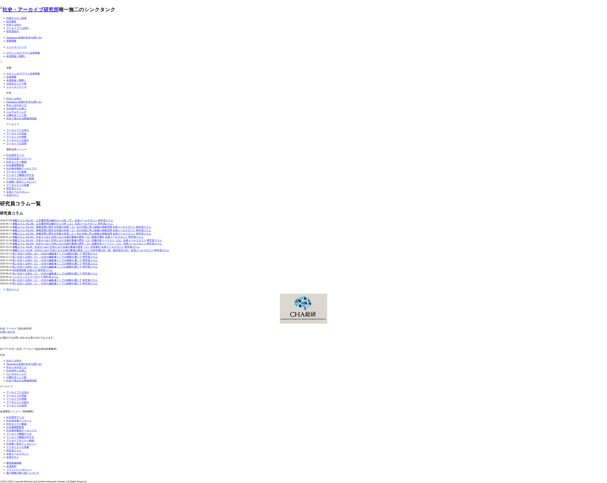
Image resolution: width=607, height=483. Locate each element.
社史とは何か (13, 24)
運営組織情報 (13, 463)
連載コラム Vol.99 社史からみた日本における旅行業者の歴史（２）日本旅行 (56, 247)
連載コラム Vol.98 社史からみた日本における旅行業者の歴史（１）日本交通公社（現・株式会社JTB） (71, 250)
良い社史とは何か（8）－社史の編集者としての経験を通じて (47, 253)
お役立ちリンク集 (16, 83)
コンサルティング (16, 112)
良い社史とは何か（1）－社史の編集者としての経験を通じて (47, 283)
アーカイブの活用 (16, 143)
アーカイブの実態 (16, 171)
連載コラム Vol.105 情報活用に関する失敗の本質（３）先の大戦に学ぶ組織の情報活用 (62, 227)
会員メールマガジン (17, 191)
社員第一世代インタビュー (21, 181)
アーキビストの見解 (17, 185)
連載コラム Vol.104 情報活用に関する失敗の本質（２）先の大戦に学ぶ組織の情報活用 (62, 230)
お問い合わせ (7, 332)
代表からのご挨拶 (16, 18)
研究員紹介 (12, 31)
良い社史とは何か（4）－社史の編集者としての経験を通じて (47, 267)
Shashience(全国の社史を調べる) (24, 37)
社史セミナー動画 (16, 162)
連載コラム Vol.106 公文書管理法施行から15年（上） (43, 223)
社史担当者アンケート (19, 158)
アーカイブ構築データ (19, 434)
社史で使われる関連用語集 (21, 118)
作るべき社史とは (16, 105)
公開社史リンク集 (16, 115)
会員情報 (35, 53)
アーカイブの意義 (16, 133)
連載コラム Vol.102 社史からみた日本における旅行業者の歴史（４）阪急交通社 (58, 237)
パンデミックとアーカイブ (27, 277)
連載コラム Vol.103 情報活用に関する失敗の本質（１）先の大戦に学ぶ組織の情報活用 (62, 233)
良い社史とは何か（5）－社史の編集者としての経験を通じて (47, 263)
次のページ (12, 289)
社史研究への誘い (16, 108)
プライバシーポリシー (19, 469)
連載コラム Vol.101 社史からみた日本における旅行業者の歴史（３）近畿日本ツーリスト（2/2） (67, 240)
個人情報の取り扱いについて (22, 473)
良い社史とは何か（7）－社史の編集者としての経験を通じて (47, 257)
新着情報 (11, 41)
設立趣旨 (11, 21)
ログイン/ (11, 53)
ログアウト (23, 53)
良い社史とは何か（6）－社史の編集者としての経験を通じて (47, 260)
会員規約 (11, 466)
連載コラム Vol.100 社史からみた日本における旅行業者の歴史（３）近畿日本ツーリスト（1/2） (67, 243)
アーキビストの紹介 (17, 140)
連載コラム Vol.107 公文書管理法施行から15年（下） (43, 220)
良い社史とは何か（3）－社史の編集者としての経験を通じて (47, 273)
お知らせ (32, 270)
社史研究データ (15, 155)
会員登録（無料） (16, 56)
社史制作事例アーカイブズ (21, 168)
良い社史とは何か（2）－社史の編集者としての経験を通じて (47, 280)
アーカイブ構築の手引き (20, 175)
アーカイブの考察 (16, 137)
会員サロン (12, 195)
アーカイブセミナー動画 (20, 178)
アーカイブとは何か (17, 28)
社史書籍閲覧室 (15, 165)
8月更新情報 (19, 270)
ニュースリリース (16, 47)
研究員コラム (13, 188)
